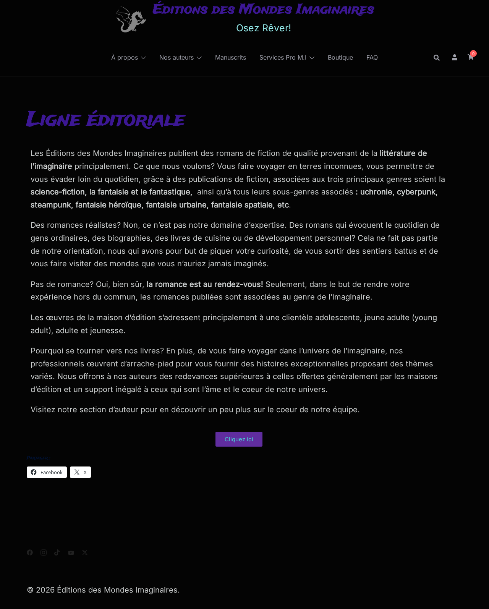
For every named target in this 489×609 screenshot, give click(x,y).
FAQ (372, 57)
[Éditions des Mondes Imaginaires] (131, 19)
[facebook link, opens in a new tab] (30, 551)
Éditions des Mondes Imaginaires (263, 9)
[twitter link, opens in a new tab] (85, 551)
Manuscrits (230, 57)
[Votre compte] (455, 57)
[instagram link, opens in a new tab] (43, 551)
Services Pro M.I (282, 57)
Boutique (340, 57)
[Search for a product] (437, 57)
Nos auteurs (176, 57)
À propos (124, 57)
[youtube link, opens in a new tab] (71, 551)
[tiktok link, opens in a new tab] (57, 551)
